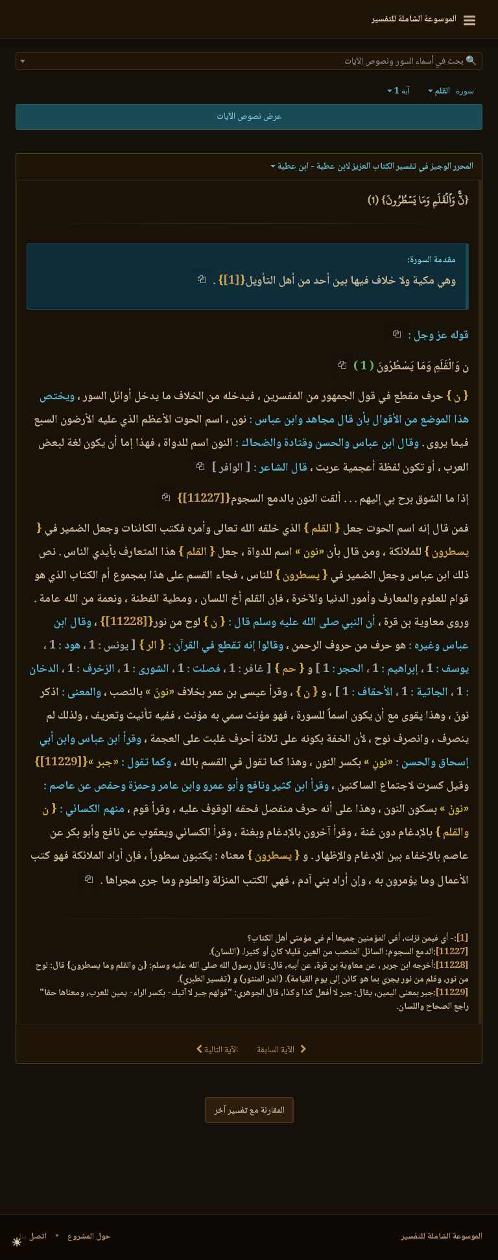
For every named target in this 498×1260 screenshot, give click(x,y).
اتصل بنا (33, 1236)
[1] (231, 281)
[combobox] (249, 61)
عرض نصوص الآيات (249, 117)
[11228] (126, 622)
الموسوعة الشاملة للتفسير (441, 1236)
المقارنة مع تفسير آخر (249, 1110)
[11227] (203, 499)
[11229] (61, 762)
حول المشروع (89, 1236)
